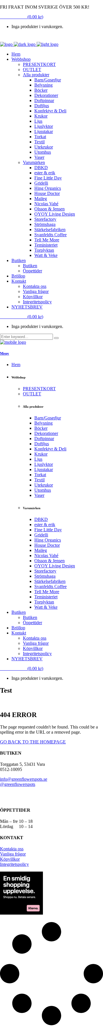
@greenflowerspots (17, 784)
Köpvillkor (10, 859)
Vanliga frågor (13, 854)
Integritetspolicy (14, 864)
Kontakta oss (11, 848)
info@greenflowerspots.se (23, 779)
